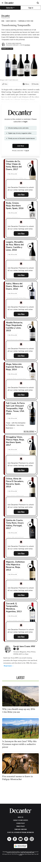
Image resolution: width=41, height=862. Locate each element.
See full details (29, 431)
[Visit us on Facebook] (15, 839)
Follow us (27, 84)
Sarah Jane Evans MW (14, 43)
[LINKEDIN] (18, 649)
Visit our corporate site (27, 852)
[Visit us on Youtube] (20, 839)
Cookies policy (20, 823)
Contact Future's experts (20, 820)
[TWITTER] (15, 649)
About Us (20, 817)
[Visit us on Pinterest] (26, 839)
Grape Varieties (11, 21)
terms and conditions (20, 829)
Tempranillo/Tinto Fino (25, 21)
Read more (9, 428)
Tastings (27, 45)
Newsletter (36, 84)
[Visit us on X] (9, 839)
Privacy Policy (20, 826)
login (25, 122)
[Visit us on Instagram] (32, 839)
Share (6, 84)
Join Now (21, 194)
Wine (2, 21)
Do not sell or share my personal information (20, 832)
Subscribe (9, 7)
